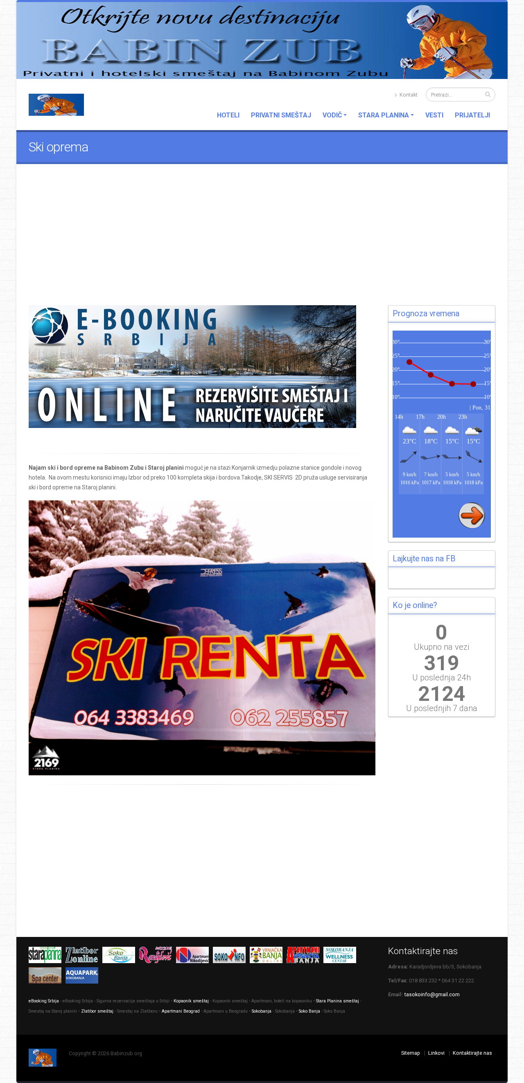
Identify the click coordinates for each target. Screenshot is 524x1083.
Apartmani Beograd (181, 1011)
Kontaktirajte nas (472, 1053)
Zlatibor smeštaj (97, 1011)
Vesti (434, 115)
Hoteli (228, 115)
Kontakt (408, 95)
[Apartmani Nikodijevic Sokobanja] (194, 957)
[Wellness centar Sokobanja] (341, 957)
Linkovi (436, 1053)
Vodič (332, 115)
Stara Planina (383, 115)
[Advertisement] (262, 242)
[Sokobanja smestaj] (120, 957)
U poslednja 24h (441, 677)
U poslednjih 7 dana (441, 708)
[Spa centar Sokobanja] (47, 977)
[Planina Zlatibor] (84, 957)
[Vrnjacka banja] (268, 957)
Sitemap (410, 1053)
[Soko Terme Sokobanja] (84, 977)
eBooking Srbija (44, 1001)
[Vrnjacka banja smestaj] (305, 957)
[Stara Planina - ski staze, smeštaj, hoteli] (47, 957)
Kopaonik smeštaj (191, 1001)
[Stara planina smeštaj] (202, 366)
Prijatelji (472, 115)
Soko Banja (309, 1011)
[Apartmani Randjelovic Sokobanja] (157, 957)
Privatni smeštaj (281, 115)
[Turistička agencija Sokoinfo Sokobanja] (231, 957)
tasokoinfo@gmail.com (432, 994)
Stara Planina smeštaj (337, 1001)
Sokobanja (261, 1011)
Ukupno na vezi (441, 647)
